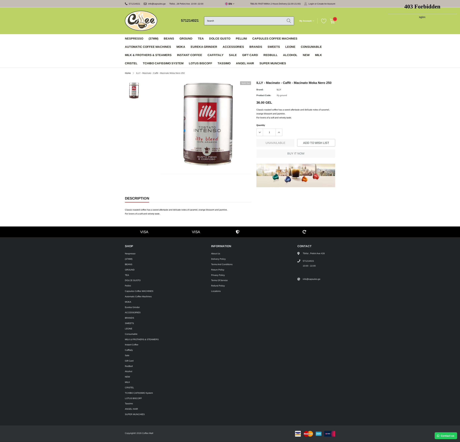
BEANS (169, 38)
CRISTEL (131, 63)
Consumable (311, 46)
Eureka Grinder (204, 46)
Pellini (241, 38)
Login (311, 4)
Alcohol (290, 55)
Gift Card (250, 55)
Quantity (260, 125)
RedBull (270, 55)
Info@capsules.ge (157, 4)
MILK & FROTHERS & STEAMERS (148, 55)
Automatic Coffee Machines (148, 46)
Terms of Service (219, 280)
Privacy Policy (218, 275)
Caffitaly (216, 55)
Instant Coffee (189, 55)
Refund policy (218, 285)
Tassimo (224, 63)
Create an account (326, 4)
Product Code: (263, 95)
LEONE (290, 46)
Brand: (259, 89)
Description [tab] (137, 198)
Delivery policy (218, 259)
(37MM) (153, 38)
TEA (201, 38)
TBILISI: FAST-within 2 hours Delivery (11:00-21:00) (275, 4)
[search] (289, 21)
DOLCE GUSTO (219, 38)
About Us (215, 253)
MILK (318, 55)
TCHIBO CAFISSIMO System (163, 63)
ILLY (279, 89)
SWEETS (274, 46)
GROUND (186, 38)
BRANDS (255, 46)
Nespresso (134, 38)
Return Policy (217, 270)
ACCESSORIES (233, 46)
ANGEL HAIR (245, 63)
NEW (306, 55)
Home (128, 73)
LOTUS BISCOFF (200, 63)
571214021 (134, 4)
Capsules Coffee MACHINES (274, 38)
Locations (216, 291)
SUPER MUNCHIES (272, 63)
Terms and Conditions (222, 264)
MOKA (180, 46)
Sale (233, 55)
